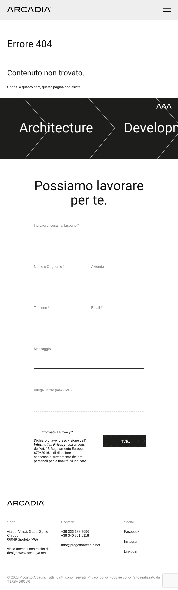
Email (96, 308)
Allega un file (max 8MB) (53, 390)
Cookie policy (121, 577)
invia (124, 441)
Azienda (97, 266)
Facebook (131, 531)
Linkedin (130, 551)
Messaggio (42, 349)
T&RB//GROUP (18, 581)
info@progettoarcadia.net (80, 545)
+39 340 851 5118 (75, 535)
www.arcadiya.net (32, 553)
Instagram (131, 541)
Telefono (41, 308)
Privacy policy (98, 577)
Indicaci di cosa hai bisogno (56, 225)
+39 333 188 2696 (75, 531)
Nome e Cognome (49, 266)
